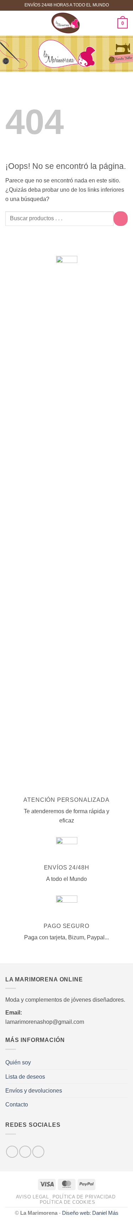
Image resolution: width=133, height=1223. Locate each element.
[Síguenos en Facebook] (12, 1152)
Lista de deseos (25, 1076)
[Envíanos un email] (38, 1152)
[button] (9, 23)
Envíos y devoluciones (33, 1090)
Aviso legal (32, 1196)
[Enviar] (120, 218)
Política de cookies (67, 1202)
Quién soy (18, 1062)
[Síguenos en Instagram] (25, 1152)
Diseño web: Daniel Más (90, 1213)
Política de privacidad (84, 1196)
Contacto (16, 1104)
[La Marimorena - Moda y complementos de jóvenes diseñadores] (66, 23)
